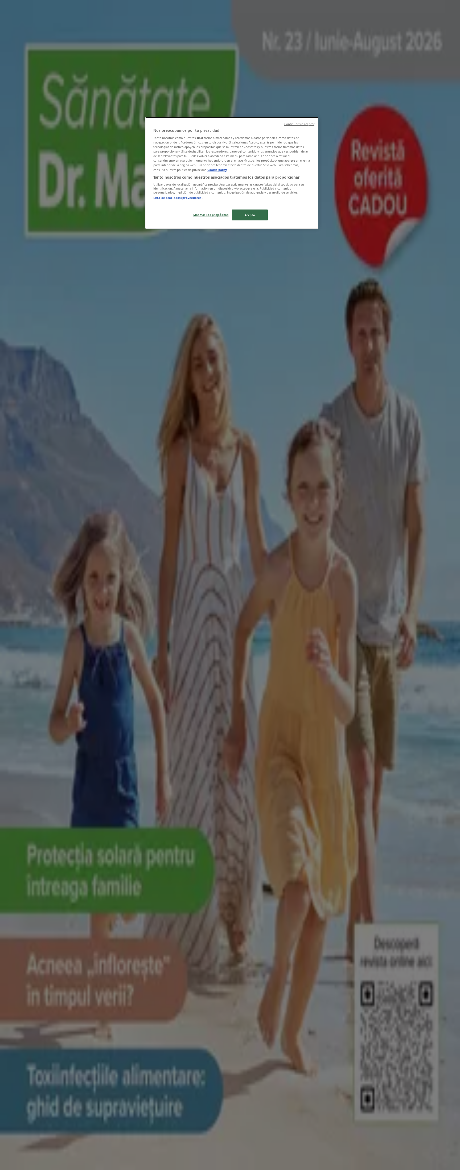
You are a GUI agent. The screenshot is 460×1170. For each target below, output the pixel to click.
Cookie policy (217, 170)
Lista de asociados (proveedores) (178, 198)
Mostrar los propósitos (211, 215)
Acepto (250, 215)
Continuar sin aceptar (299, 124)
